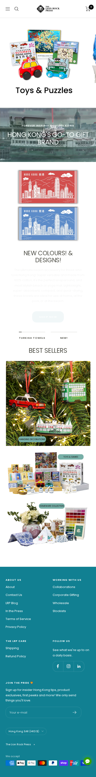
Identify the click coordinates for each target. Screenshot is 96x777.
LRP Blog (12, 603)
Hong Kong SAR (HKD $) (24, 731)
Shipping (12, 648)
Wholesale (61, 603)
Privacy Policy (16, 627)
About (10, 587)
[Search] (16, 9)
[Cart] (88, 9)
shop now (48, 317)
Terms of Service (18, 619)
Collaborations (64, 587)
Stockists (59, 611)
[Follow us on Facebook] (58, 666)
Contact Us (14, 595)
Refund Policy (16, 656)
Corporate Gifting (66, 595)
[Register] (75, 712)
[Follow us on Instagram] (68, 666)
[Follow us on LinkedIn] (79, 666)
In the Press (14, 611)
